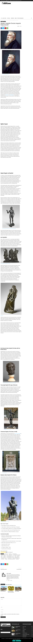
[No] (31, 639)
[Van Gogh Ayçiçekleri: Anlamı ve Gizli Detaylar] (11, 588)
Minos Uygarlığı (17, 591)
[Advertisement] (16, 11)
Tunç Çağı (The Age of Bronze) (7, 429)
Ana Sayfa (2, 20)
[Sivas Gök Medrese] (4, 588)
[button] (31, 18)
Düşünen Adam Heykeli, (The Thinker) (5, 521)
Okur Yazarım (4, 26)
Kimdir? (5, 20)
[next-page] (2, 593)
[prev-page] (1, 593)
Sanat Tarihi (4, 21)
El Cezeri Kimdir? (19, 569)
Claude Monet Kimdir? (4, 569)
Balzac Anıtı (2, 315)
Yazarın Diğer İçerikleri (9, 584)
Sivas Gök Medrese (3, 591)
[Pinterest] (5, 28)
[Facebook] (1, 28)
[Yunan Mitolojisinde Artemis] (13, 634)
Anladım (14, 640)
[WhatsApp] (7, 28)
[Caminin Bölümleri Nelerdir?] (13, 627)
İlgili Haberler (3, 584)
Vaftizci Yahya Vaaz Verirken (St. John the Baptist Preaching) (9, 228)
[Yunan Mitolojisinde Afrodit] (13, 630)
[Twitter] (3, 28)
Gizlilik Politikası (18, 640)
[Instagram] (9, 580)
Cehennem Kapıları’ (17, 433)
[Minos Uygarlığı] (18, 588)
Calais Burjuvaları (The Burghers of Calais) (5, 263)
